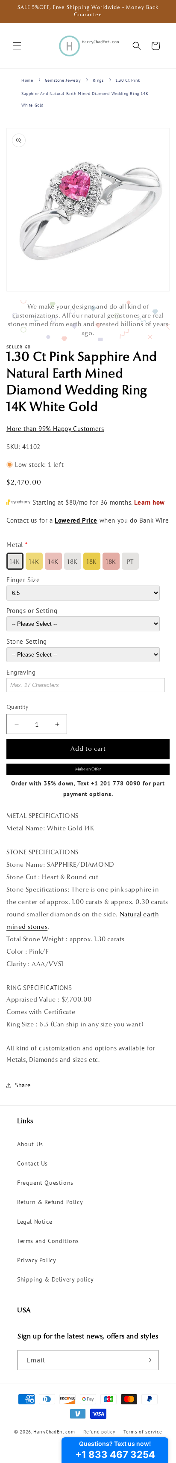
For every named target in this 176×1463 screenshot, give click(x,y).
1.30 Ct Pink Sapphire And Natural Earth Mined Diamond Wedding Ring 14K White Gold (84, 92)
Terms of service (142, 1432)
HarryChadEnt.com (54, 1432)
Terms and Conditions (48, 1241)
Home (27, 80)
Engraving (20, 672)
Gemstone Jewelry (63, 80)
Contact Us (32, 1163)
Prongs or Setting (31, 611)
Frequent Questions (45, 1182)
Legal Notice (34, 1221)
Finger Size (23, 580)
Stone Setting (26, 641)
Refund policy (99, 1432)
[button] (17, 45)
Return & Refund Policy (50, 1202)
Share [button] (23, 1085)
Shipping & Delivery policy (55, 1279)
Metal (14, 545)
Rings (98, 80)
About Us (30, 1144)
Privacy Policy (36, 1260)
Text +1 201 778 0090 (109, 783)
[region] (88, 320)
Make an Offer (88, 769)
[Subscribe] (148, 1360)
